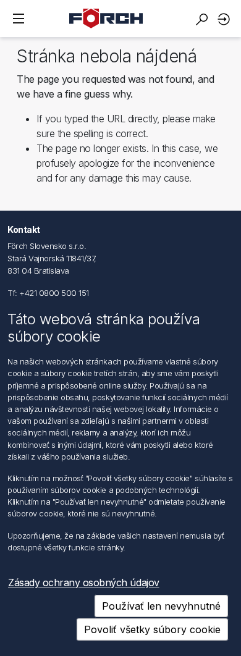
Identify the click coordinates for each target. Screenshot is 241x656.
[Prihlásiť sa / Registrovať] (226, 19)
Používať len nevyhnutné (161, 606)
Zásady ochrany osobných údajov (83, 582)
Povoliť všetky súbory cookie (152, 629)
